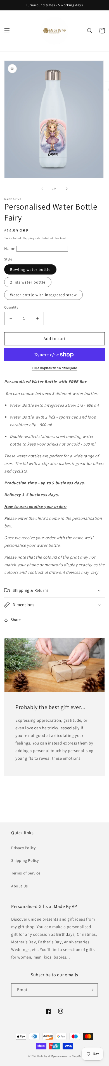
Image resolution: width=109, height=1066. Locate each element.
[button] (7, 30)
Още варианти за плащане (54, 368)
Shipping (28, 238)
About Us (19, 886)
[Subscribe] (91, 990)
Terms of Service (26, 873)
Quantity (11, 307)
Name (10, 248)
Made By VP (44, 1056)
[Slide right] (67, 189)
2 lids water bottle (28, 282)
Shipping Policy (25, 860)
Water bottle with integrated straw (43, 294)
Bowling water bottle (30, 269)
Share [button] (16, 619)
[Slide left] (42, 189)
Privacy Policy (23, 847)
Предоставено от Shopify (66, 1056)
